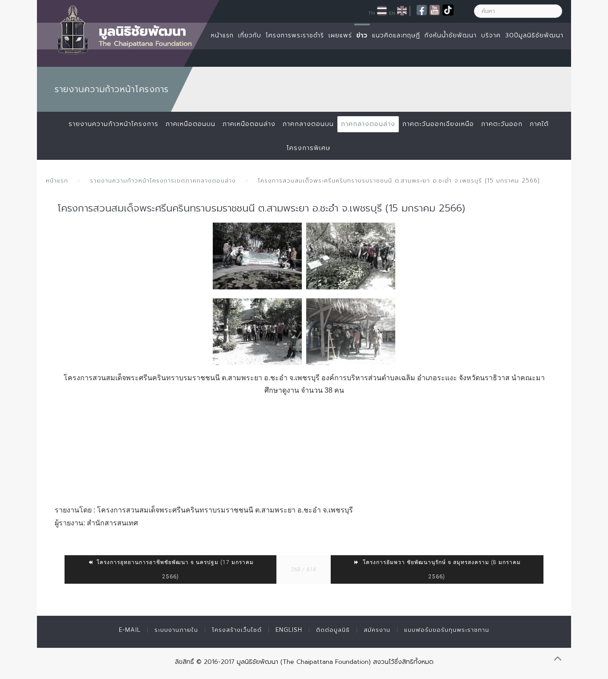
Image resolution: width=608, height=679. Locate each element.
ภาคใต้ (539, 124)
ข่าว (362, 35)
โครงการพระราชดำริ (295, 35)
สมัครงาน (377, 630)
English (289, 630)
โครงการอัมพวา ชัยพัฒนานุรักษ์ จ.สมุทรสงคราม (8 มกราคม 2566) (441, 569)
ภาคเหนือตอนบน (190, 124)
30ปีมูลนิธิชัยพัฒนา (534, 35)
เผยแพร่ (340, 35)
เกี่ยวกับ (249, 35)
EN (392, 12)
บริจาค (491, 35)
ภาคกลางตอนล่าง (368, 124)
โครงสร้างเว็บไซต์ (237, 630)
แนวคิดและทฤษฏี (396, 35)
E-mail (130, 630)
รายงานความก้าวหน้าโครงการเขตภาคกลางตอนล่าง (163, 180)
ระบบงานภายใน (176, 630)
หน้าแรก (222, 35)
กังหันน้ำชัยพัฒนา (451, 35)
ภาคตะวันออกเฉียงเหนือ (438, 124)
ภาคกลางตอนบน (308, 124)
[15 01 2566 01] (257, 256)
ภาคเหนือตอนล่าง (249, 124)
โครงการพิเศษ (308, 148)
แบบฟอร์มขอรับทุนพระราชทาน (446, 630)
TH (371, 12)
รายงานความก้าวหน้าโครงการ (113, 124)
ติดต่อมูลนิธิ (333, 630)
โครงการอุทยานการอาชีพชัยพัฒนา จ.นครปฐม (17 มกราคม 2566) (174, 569)
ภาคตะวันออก (502, 124)
